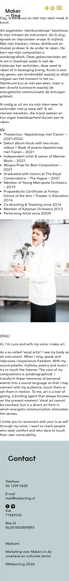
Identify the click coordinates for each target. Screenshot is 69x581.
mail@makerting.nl (20, 498)
